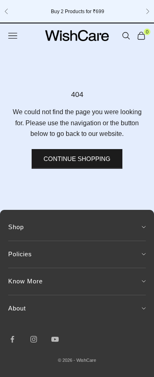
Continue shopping (77, 158)
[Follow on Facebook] (12, 339)
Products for (77, 11)
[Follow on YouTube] (55, 339)
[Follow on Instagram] (34, 339)
